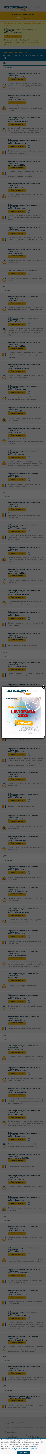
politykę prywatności (30, 1449)
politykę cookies (16, 1449)
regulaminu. (34, 1446)
